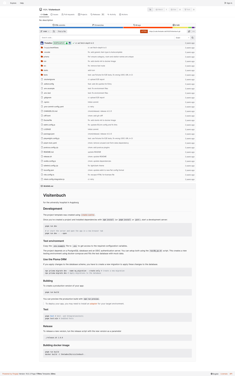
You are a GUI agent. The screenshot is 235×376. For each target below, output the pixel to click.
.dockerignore (49, 79)
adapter (93, 303)
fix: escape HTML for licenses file (101, 175)
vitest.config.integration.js (54, 179)
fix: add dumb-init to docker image (102, 61)
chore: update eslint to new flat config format (106, 170)
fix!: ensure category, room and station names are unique (111, 57)
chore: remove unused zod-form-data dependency (108, 143)
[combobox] (182, 37)
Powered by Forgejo (10, 374)
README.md (49, 152)
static (46, 70)
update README (94, 152)
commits (60, 25)
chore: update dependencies (99, 161)
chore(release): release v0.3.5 (100, 111)
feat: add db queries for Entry (100, 84)
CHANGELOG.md (50, 111)
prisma (46, 57)
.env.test (47, 93)
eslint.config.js (49, 125)
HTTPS (144, 31)
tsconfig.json (49, 170)
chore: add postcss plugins (99, 147)
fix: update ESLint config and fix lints (102, 125)
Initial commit (93, 102)
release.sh (48, 156)
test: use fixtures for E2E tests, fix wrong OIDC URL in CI (110, 75)
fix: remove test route (96, 66)
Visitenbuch (54, 9)
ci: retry (91, 107)
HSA (45, 9)
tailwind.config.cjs (51, 166)
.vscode (47, 52)
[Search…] (192, 37)
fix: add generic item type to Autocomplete (105, 52)
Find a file (62, 31)
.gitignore (47, 97)
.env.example (49, 88)
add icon (91, 70)
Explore (13, 3)
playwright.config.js (51, 138)
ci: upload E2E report (96, 79)
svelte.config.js (50, 161)
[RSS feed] (150, 9)
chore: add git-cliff (95, 116)
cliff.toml (47, 116)
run (45, 61)
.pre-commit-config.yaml (54, 107)
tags (138, 25)
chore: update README (97, 156)
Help (22, 3)
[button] (54, 31)
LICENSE (47, 129)
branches (99, 25)
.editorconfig (49, 84)
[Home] (4, 3)
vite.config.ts (49, 175)
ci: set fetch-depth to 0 (84, 43)
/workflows (51, 47)
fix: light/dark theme (96, 166)
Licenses (224, 374)
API (231, 374)
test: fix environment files (98, 88)
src (45, 66)
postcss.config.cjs (51, 147)
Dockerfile (48, 120)
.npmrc (46, 102)
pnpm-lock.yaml (50, 143)
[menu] (193, 31)
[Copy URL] (189, 31)
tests (46, 75)
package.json (49, 134)
